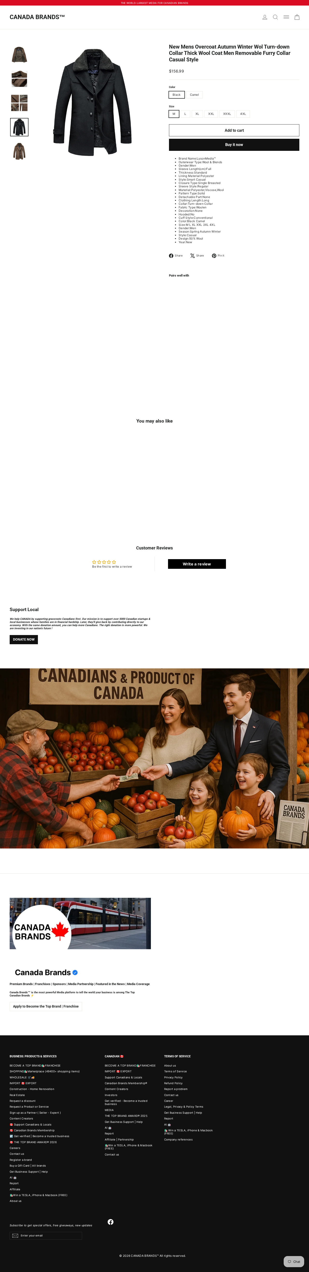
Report (14, 1183)
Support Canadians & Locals (123, 1077)
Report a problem (176, 1089)
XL (197, 114)
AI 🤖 (13, 1177)
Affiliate (15, 1189)
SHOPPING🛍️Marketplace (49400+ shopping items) (45, 1071)
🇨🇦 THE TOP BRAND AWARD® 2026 (33, 1142)
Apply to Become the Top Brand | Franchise (46, 1006)
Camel (194, 94)
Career (168, 1101)
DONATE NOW (24, 639)
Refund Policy (173, 1083)
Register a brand (21, 1160)
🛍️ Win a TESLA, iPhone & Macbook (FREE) (188, 1132)
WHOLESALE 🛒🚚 (22, 1077)
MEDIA (109, 1110)
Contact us (17, 1153)
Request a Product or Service (29, 1106)
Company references (178, 1139)
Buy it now (234, 144)
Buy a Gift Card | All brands (28, 1165)
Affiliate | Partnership (119, 1139)
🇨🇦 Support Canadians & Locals (30, 1124)
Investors (111, 1095)
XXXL (227, 114)
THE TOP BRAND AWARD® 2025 (126, 1116)
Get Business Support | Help (29, 1171)
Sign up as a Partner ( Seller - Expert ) (35, 1112)
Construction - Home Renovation (32, 1089)
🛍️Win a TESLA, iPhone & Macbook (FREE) (38, 1195)
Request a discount (22, 1101)
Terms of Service (175, 1071)
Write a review (197, 564)
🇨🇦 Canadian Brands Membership (32, 1130)
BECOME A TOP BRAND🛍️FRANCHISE (35, 1065)
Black (177, 94)
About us (15, 1201)
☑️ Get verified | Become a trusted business (40, 1136)
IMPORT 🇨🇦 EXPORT (23, 1083)
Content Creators (21, 1118)
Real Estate (17, 1095)
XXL (211, 114)
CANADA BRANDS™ (37, 17)
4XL (243, 114)
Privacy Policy (173, 1077)
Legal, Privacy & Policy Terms (184, 1106)
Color (172, 87)
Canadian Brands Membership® (126, 1083)
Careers (15, 1148)
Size (171, 106)
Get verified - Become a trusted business (126, 1102)
